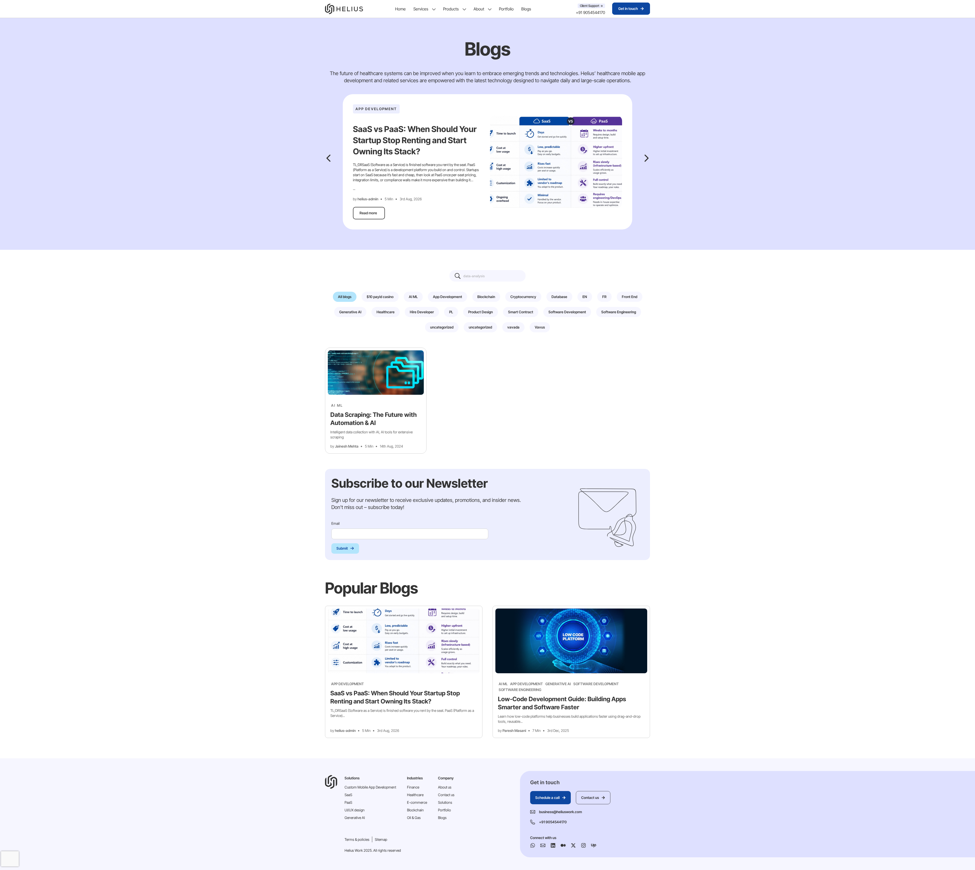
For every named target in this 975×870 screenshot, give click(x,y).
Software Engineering (520, 689)
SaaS (348, 795)
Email (335, 523)
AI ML (337, 405)
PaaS (348, 802)
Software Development (596, 684)
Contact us (446, 795)
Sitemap (381, 839)
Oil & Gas (414, 817)
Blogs (526, 8)
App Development (347, 684)
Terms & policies (357, 839)
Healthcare (415, 795)
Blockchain (415, 810)
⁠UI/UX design (355, 810)
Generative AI (558, 684)
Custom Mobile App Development (370, 787)
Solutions (445, 802)
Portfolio (506, 8)
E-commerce (417, 802)
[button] (328, 158)
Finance (413, 787)
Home (400, 8)
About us (444, 787)
